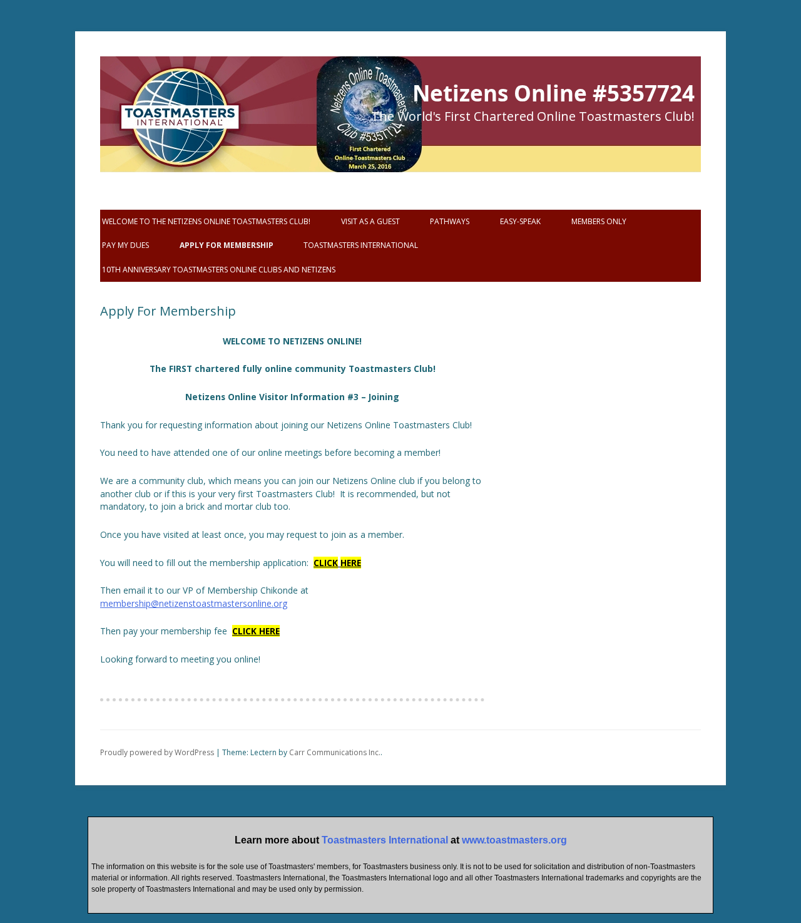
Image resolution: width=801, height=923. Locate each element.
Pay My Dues (125, 245)
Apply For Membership (226, 245)
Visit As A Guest (370, 221)
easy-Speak (520, 221)
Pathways (449, 221)
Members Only (598, 221)
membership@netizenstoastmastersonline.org (193, 603)
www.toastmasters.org (514, 840)
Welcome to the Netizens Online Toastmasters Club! (206, 221)
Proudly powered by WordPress (157, 752)
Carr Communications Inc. (334, 752)
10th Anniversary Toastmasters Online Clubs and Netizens (218, 269)
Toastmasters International (361, 245)
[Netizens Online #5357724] (175, 137)
